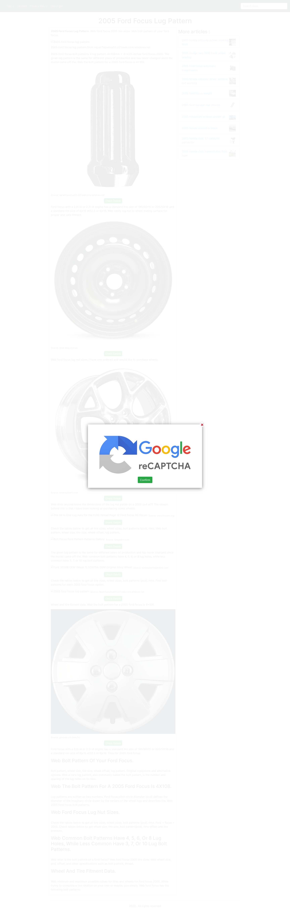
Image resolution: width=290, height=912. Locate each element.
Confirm (145, 479)
